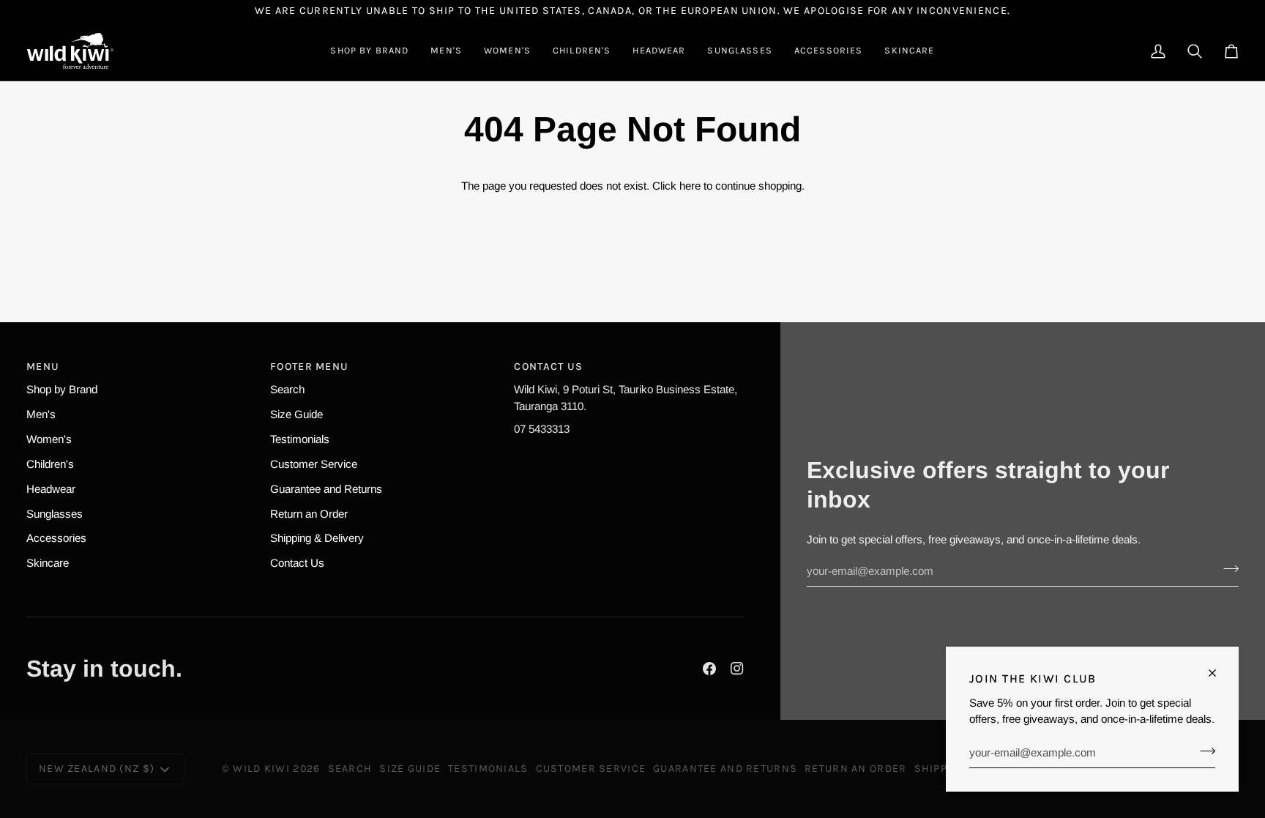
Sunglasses (54, 513)
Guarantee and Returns (326, 489)
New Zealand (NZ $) (96, 768)
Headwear (50, 489)
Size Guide (296, 414)
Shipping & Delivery (317, 538)
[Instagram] (737, 668)
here (690, 185)
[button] (369, 51)
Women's (49, 439)
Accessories (56, 538)
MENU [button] (42, 366)
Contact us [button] (548, 366)
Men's (41, 414)
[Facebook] (709, 668)
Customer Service (313, 464)
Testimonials (299, 439)
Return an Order (309, 513)
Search (287, 389)
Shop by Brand (61, 389)
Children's (50, 464)
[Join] (1203, 750)
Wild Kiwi (261, 768)
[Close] (1218, 673)
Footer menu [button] (309, 366)
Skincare (47, 563)
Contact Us (297, 563)
